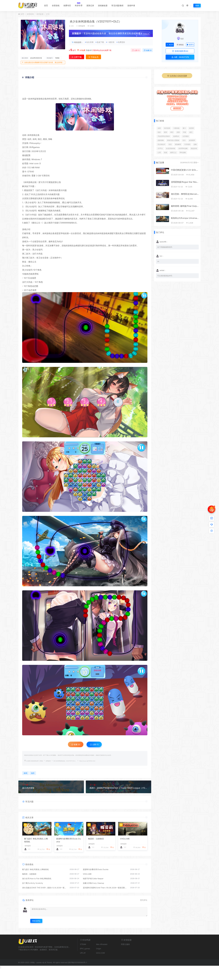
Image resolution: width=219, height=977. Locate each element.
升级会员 (146, 34)
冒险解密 (178, 144)
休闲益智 (39, 14)
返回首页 (140, 93)
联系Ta (191, 45)
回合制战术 (161, 144)
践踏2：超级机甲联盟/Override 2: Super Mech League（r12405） (119, 788)
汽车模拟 (187, 144)
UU (72, 26)
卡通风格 (176, 128)
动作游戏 (167, 128)
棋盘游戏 (194, 148)
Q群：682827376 (181, 57)
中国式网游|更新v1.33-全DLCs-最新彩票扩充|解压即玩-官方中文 (185, 170)
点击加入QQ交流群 (178, 75)
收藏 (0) (149, 50)
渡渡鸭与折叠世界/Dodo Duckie (68, 840)
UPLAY (83, 953)
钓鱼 (184, 132)
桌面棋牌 (192, 140)
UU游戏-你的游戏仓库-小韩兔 (34, 761)
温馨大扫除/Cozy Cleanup (93, 883)
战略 (195, 144)
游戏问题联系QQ (181, 51)
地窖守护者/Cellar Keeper (93, 878)
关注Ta (171, 45)
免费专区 (67, 5)
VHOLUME (125, 839)
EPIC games (85, 948)
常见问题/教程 (117, 5)
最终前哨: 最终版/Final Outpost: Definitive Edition (185, 206)
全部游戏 (55, 5)
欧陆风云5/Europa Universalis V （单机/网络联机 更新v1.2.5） (185, 218)
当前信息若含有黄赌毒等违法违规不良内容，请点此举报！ (44, 62)
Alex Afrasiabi (101, 944)
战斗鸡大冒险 (28, 788)
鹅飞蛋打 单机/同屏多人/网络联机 (36, 840)
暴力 (184, 128)
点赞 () (137, 50)
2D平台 (160, 148)
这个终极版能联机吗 (164, 247)
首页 (46, 5)
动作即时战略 (183, 148)
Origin (98, 948)
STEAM (83, 944)
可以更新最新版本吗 (164, 276)
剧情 (165, 132)
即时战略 (183, 152)
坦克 (170, 144)
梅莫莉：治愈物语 (96, 839)
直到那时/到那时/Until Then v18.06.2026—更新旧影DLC (105, 888)
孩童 (178, 132)
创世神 (191, 128)
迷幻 (190, 132)
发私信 (181, 45)
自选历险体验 (170, 148)
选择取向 (176, 136)
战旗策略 (161, 140)
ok (158, 261)
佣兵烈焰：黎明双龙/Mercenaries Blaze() (185, 194)
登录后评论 (36, 921)
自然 (159, 128)
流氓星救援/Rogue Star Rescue (185, 182)
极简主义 (173, 152)
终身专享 (79, 5)
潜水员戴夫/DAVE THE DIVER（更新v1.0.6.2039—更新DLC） (44, 888)
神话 (171, 132)
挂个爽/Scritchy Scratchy (32, 883)
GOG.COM (100, 953)
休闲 (32, 98)
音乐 (184, 140)
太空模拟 (185, 136)
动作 (29, 139)
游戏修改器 (102, 5)
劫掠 (159, 132)
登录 (197, 5)
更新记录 (90, 5)
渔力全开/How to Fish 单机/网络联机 (36, 878)
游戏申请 (131, 5)
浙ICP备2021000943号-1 (77, 962)
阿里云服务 (125, 944)
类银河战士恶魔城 (173, 140)
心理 (159, 152)
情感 (165, 152)
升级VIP (89, 50)
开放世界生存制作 (164, 136)
